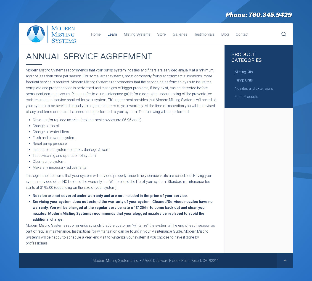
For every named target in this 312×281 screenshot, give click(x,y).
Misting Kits (244, 72)
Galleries (180, 34)
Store (161, 34)
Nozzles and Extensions (254, 88)
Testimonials (204, 34)
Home (96, 34)
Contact (242, 34)
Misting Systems (137, 34)
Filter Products (246, 97)
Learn (112, 34)
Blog (225, 34)
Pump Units (244, 80)
